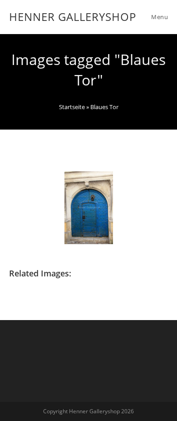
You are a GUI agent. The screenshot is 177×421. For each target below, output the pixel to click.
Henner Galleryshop (72, 16)
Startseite (72, 107)
